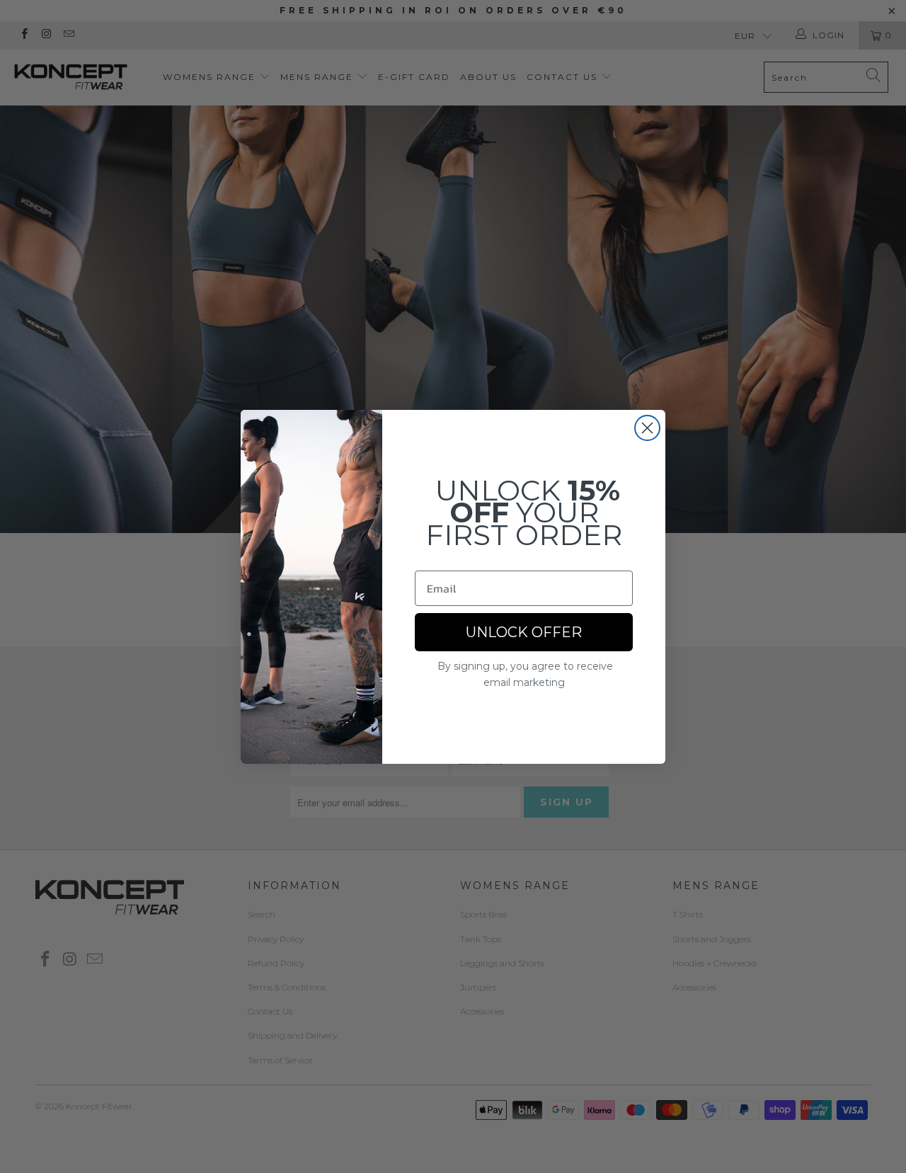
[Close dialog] (647, 428)
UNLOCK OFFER (524, 632)
